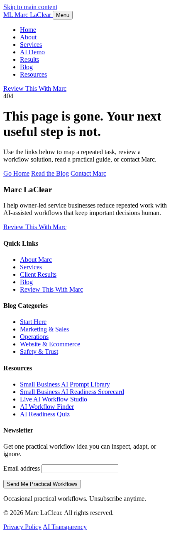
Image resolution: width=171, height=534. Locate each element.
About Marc (36, 259)
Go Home (16, 173)
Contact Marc (88, 173)
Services (31, 44)
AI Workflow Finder (47, 406)
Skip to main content (30, 6)
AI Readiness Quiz (45, 414)
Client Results (38, 274)
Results (29, 59)
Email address (21, 468)
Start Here (33, 321)
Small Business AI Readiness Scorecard (72, 391)
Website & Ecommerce (50, 344)
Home (28, 29)
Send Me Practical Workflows (42, 484)
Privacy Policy (22, 526)
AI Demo (32, 52)
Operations (34, 336)
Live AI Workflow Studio (53, 399)
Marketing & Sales (44, 329)
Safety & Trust (39, 351)
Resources (33, 74)
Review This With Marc (34, 88)
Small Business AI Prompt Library (65, 384)
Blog (26, 66)
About (28, 37)
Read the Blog (50, 173)
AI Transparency (65, 526)
